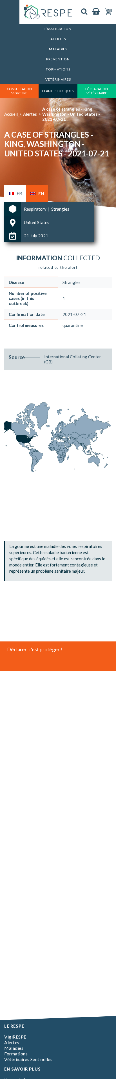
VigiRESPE (15, 1036)
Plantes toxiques (57, 91)
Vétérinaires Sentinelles (28, 1059)
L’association (58, 29)
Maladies (58, 49)
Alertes (58, 39)
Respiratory (35, 208)
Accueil (11, 114)
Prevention (58, 59)
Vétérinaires (58, 79)
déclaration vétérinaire (96, 91)
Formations (58, 69)
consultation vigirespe (19, 91)
